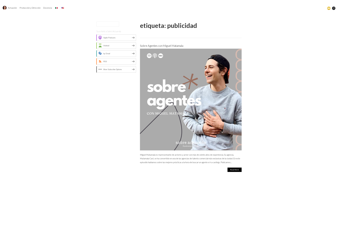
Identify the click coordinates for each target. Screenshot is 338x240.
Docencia (47, 7)
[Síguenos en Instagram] (333, 8)
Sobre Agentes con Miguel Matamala (161, 45)
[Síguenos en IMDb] (328, 8)
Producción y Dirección (30, 7)
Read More (234, 170)
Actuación (12, 7)
